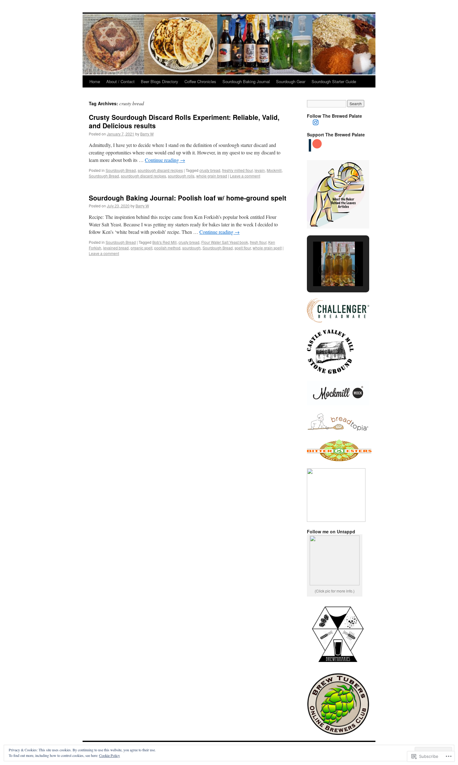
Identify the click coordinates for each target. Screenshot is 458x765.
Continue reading (165, 160)
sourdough (191, 247)
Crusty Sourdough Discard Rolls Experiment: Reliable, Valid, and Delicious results (184, 121)
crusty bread (209, 170)
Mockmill (274, 170)
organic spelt (141, 247)
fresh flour (258, 242)
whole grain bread (211, 175)
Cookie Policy (109, 755)
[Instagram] (315, 122)
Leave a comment (245, 175)
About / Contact (120, 81)
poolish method (167, 247)
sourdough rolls (181, 175)
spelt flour (243, 247)
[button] (323, 270)
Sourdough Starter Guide (334, 81)
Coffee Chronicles (200, 81)
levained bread (116, 247)
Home (94, 81)
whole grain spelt (267, 247)
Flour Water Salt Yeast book (224, 242)
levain (260, 170)
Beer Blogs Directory (159, 81)
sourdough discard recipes (160, 170)
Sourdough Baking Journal (246, 81)
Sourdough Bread (121, 170)
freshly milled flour (237, 170)
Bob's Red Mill (164, 242)
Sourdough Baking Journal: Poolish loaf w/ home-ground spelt (187, 197)
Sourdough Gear (290, 81)
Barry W (147, 133)
